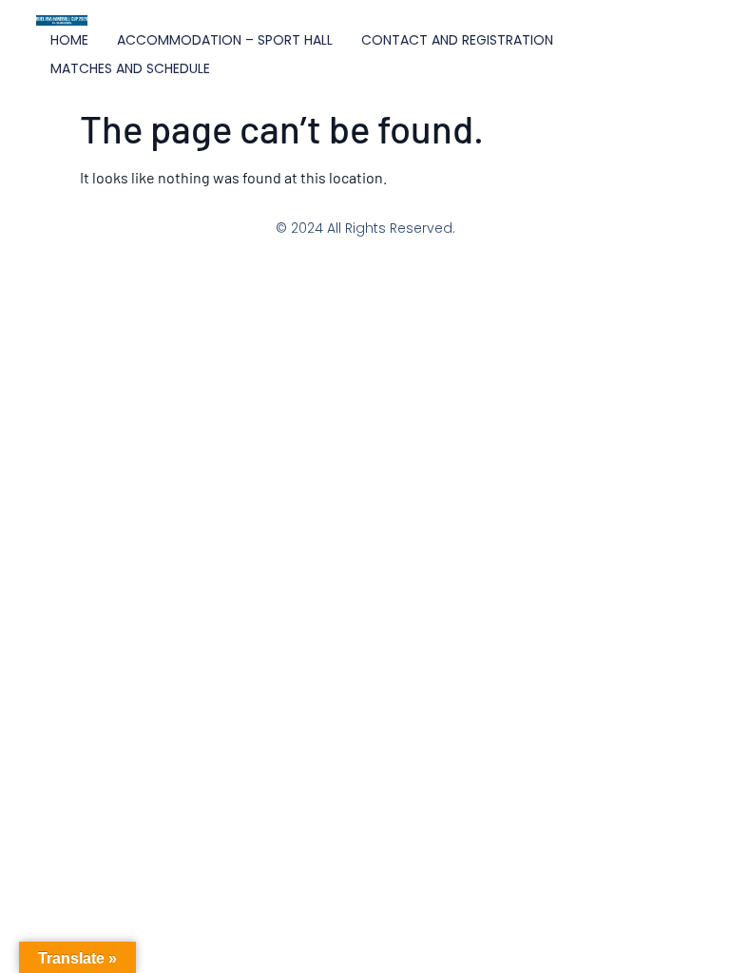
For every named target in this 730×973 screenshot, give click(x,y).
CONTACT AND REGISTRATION (457, 39)
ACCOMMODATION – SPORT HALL (225, 39)
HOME (69, 39)
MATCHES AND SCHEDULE (130, 68)
